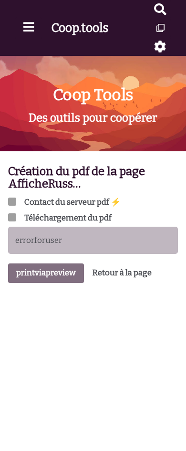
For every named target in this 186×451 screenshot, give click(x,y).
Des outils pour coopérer (93, 118)
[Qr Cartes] (160, 28)
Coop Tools (93, 95)
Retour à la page (122, 273)
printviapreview (46, 273)
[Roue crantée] (160, 46)
